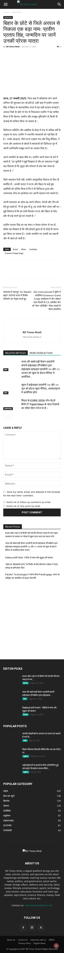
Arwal (15, 249)
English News (39, 943)
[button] (5, 4)
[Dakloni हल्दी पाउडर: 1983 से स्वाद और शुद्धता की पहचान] (11, 711)
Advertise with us (38, 939)
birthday (33, 249)
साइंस (25, 740)
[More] (52, 54)
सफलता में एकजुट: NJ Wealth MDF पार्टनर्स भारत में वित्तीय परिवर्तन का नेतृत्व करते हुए (17, 295)
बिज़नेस (25, 683)
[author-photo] (32, 326)
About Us (11, 939)
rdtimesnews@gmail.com (38, 905)
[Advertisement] (32, 621)
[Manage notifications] (56, 945)
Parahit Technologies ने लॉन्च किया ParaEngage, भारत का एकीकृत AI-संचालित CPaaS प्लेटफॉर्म (32, 576)
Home (6, 12)
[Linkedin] (36, 54)
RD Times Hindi (13, 46)
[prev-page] (5, 416)
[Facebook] (6, 54)
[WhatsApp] (29, 54)
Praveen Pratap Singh (14, 253)
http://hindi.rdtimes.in (32, 337)
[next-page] (11, 416)
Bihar (23, 249)
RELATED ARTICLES (15, 353)
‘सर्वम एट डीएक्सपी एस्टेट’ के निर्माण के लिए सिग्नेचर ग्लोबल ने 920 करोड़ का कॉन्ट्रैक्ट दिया (31, 566)
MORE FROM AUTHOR (41, 353)
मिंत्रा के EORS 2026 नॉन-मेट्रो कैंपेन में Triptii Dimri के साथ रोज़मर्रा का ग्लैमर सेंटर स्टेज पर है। (40, 404)
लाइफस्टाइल (16, 12)
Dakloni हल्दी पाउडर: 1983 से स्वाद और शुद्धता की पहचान (29, 557)
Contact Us (23, 939)
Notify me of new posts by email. (24, 506)
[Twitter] (14, 54)
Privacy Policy (25, 943)
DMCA (52, 939)
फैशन (5, 369)
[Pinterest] (21, 54)
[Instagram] (32, 927)
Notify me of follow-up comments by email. (29, 502)
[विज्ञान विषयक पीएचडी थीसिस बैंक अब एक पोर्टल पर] (11, 753)
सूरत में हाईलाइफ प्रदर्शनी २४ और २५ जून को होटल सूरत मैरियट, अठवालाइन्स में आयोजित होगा (40, 388)
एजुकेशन (25, 756)
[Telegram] (44, 54)
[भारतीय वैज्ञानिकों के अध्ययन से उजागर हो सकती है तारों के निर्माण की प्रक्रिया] (11, 737)
